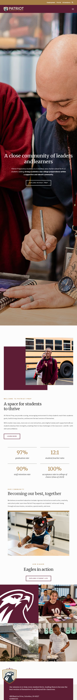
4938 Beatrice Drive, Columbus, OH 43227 (24, 696)
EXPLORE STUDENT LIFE (38, 578)
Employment (51, 3)
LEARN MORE (12, 436)
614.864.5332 (13, 699)
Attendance (66, 3)
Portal (59, 3)
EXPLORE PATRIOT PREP (38, 183)
